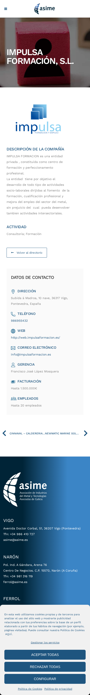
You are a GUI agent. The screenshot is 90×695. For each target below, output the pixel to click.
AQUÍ (8, 634)
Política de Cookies (30, 688)
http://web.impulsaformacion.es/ (35, 337)
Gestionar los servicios (45, 642)
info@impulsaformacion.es (31, 354)
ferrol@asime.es (15, 582)
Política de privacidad (58, 688)
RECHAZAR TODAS (45, 667)
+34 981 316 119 (21, 576)
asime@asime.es (15, 540)
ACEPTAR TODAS (45, 655)
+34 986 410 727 (22, 534)
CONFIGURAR (45, 679)
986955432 (19, 320)
